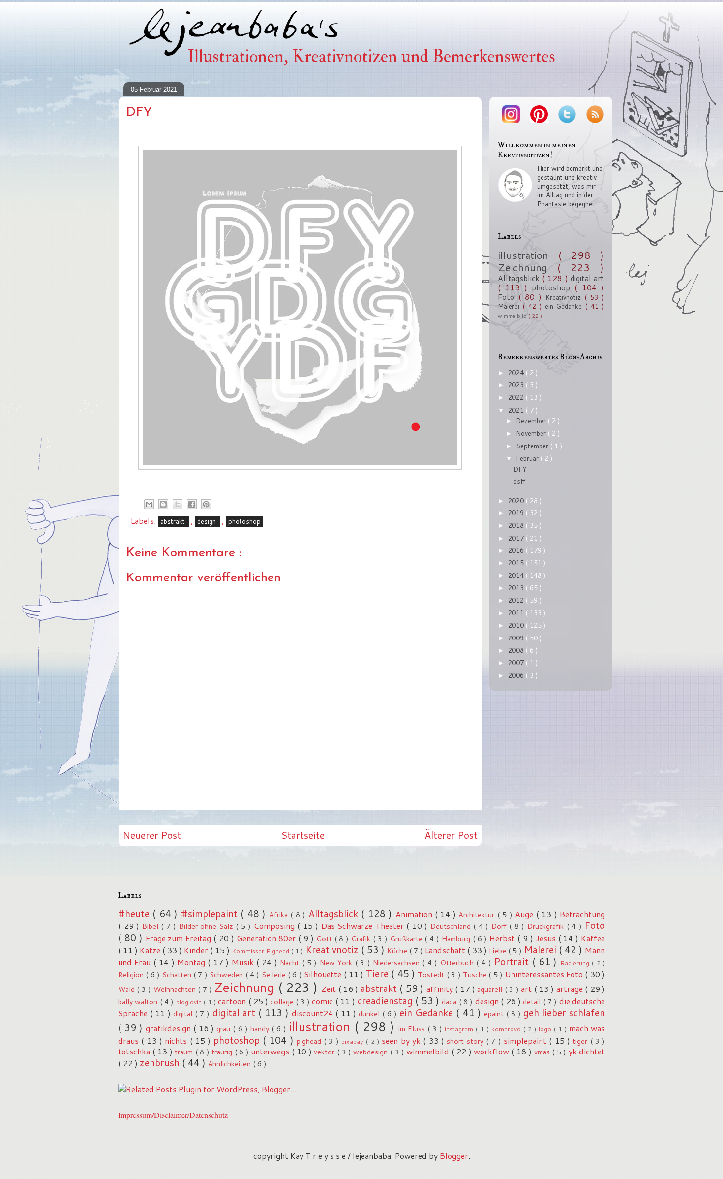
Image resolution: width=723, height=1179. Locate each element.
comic (323, 1001)
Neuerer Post (151, 835)
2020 (517, 500)
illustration (528, 255)
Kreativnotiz (565, 297)
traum (185, 1052)
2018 (517, 525)
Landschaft (446, 950)
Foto (508, 296)
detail (532, 1001)
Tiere (378, 973)
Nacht (290, 962)
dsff (519, 481)
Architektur (477, 914)
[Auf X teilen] (177, 504)
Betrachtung (582, 914)
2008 (517, 650)
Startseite (303, 835)
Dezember (532, 420)
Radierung (576, 962)
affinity (440, 988)
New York (337, 962)
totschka (135, 1051)
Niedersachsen (397, 962)
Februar (528, 458)
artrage (570, 988)
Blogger (454, 1155)
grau (224, 1028)
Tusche (475, 974)
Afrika (279, 914)
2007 (517, 662)
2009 (517, 638)
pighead (310, 1041)
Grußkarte (407, 938)
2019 (517, 513)
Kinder (197, 950)
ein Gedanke (565, 306)
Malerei (510, 306)
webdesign (371, 1052)
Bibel (151, 926)
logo (546, 1028)
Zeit (329, 988)
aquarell (490, 989)
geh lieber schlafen (564, 1012)
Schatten (177, 974)
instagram (460, 1028)
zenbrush (161, 1062)
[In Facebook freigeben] (192, 504)
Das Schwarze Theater (364, 925)
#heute (135, 913)
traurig (223, 1052)
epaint (495, 1013)
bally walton (139, 1001)
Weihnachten (175, 989)
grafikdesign (169, 1028)
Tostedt (432, 974)
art (527, 988)
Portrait (513, 961)
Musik (244, 962)
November (532, 433)
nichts (177, 1040)
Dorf (500, 926)
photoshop (244, 521)
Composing (276, 925)
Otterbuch (458, 962)
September (533, 446)
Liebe (498, 950)
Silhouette (323, 974)
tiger (581, 1041)
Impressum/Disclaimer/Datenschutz (173, 1115)
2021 (517, 410)
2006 (517, 675)
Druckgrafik (547, 926)
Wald (127, 989)
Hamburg (457, 938)
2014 (517, 575)
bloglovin (190, 1001)
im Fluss (412, 1028)
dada (450, 1001)
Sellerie (275, 974)
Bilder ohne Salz (207, 926)
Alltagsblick (520, 278)
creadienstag (386, 1000)
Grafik (362, 938)
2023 (517, 385)
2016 (517, 550)
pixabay (353, 1041)
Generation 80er (268, 938)
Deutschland (452, 926)
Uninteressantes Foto (545, 974)
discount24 (313, 1013)
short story (466, 1041)
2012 (517, 600)
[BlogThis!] (163, 504)
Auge (525, 914)
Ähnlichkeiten (230, 1063)
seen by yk (402, 1040)
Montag (192, 962)
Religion (132, 974)
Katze (151, 950)
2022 (517, 397)
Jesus (547, 938)
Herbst (503, 938)
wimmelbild (513, 315)
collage (283, 1001)
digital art (587, 278)
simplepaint (526, 1040)
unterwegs (271, 1051)
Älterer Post (451, 835)
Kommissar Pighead (261, 950)
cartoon (233, 1001)
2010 (517, 625)
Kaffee (593, 938)
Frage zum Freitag (180, 938)
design (207, 521)
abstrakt (173, 521)
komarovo (507, 1028)
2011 (517, 612)
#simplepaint (211, 913)
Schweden (227, 974)
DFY (519, 469)
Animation (415, 914)
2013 (517, 587)
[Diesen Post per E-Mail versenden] (149, 504)
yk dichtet (587, 1051)
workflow (493, 1051)
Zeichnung (527, 267)
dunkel (370, 1013)
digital (184, 1013)
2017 (517, 538)
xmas (543, 1052)
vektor (325, 1052)
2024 (517, 372)
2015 (517, 562)
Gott (325, 938)
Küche (398, 950)
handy (260, 1028)
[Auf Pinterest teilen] (206, 504)
